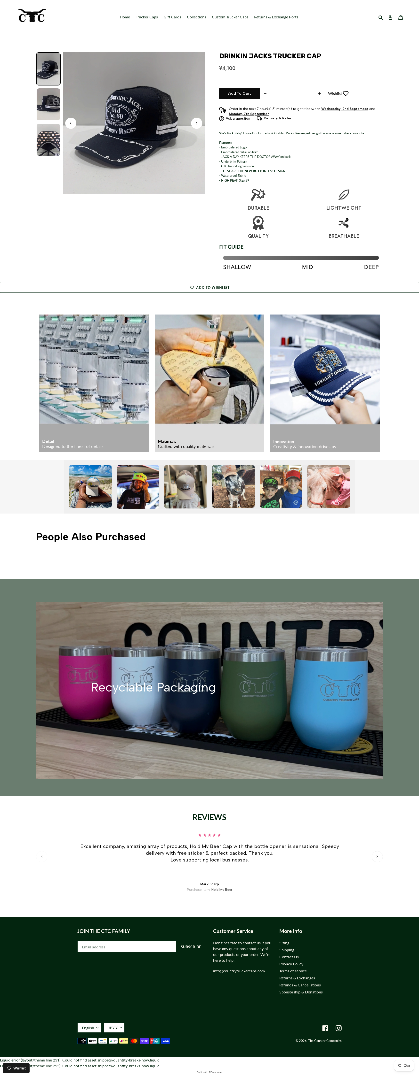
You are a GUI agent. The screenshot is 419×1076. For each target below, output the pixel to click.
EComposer (215, 1072)
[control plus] (320, 93)
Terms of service (293, 970)
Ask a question (238, 118)
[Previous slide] (41, 856)
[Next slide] (196, 123)
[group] (48, 68)
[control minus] (264, 93)
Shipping (286, 949)
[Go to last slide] (70, 123)
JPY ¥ (113, 1027)
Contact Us (289, 956)
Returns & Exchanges (297, 978)
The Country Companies (325, 1041)
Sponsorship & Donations (301, 992)
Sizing (284, 942)
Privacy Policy (291, 963)
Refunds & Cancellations (300, 985)
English (88, 1027)
